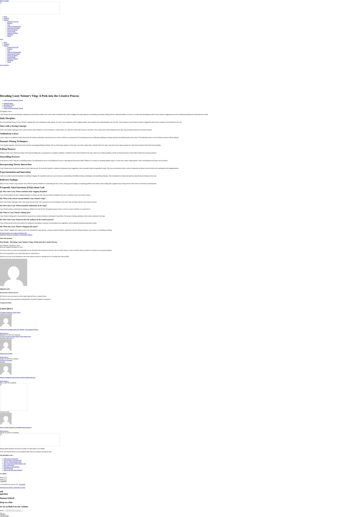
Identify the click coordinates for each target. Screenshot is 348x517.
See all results (4, 516)
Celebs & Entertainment (14, 26)
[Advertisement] (174, 79)
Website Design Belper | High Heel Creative (12, 487)
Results (3, 514)
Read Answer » (4, 333)
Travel (9, 36)
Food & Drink (11, 31)
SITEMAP (22, 484)
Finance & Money (12, 30)
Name (2, 477)
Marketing (10, 34)
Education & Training (13, 28)
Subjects (6, 20)
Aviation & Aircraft (12, 21)
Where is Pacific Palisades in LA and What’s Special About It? (16, 427)
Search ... (2, 510)
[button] (174, 39)
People (21, 100)
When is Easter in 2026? (6, 353)
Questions (6, 18)
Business (9, 23)
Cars (8, 25)
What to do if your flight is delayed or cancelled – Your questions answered (19, 329)
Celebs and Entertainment (11, 100)
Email (2, 479)
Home (5, 16)
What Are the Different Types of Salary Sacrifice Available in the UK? (17, 377)
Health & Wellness (12, 33)
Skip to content (4, 1)
